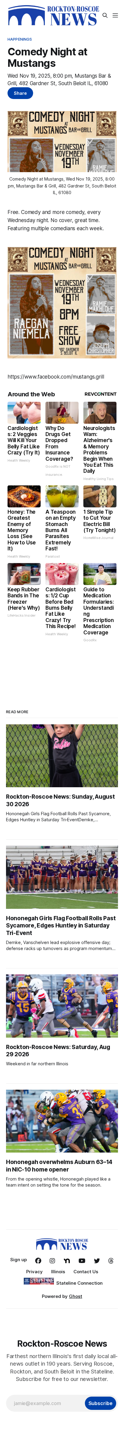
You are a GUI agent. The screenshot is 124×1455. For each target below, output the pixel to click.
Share (20, 93)
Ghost (75, 1296)
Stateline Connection (79, 1283)
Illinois (58, 1271)
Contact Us (85, 1271)
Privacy (34, 1271)
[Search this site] (105, 15)
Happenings (20, 39)
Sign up (18, 1259)
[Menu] (115, 15)
